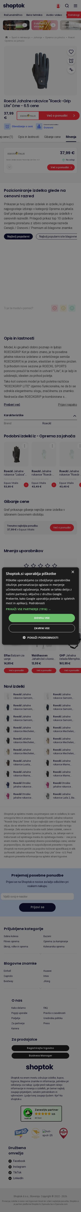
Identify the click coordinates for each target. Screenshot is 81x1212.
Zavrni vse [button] (42, 628)
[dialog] (40, 606)
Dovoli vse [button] (42, 618)
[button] (40, 609)
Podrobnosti (37, 603)
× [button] (72, 572)
